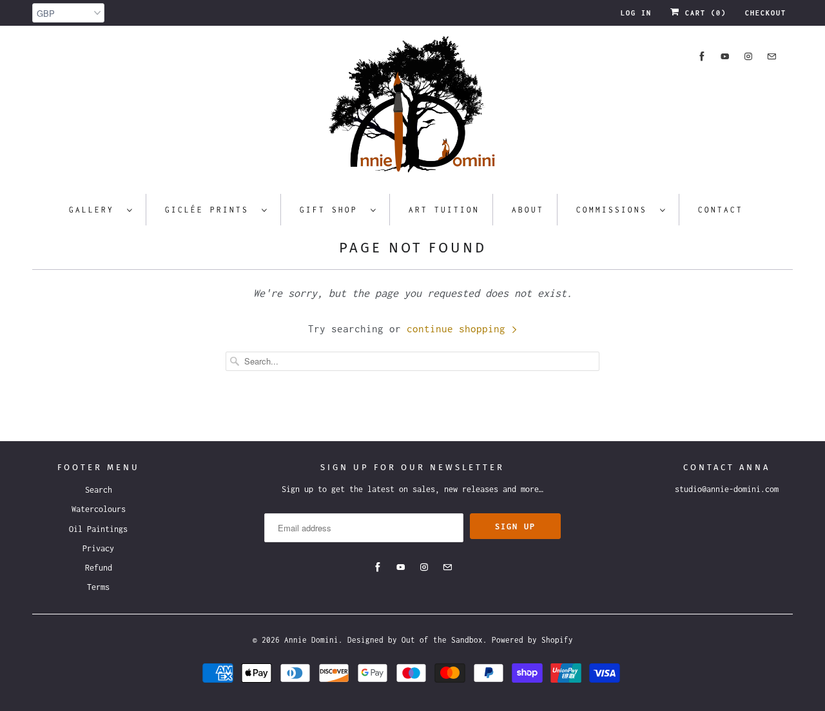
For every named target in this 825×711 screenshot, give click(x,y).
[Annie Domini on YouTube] (725, 56)
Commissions (615, 209)
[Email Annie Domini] (771, 56)
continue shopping (459, 328)
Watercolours (99, 509)
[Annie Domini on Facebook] (702, 56)
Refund (98, 568)
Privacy (98, 548)
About (528, 209)
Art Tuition (444, 209)
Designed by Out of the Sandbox (415, 640)
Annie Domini (311, 640)
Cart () (703, 13)
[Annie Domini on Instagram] (748, 56)
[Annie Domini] (412, 108)
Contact (720, 209)
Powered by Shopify (532, 640)
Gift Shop (332, 209)
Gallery (95, 209)
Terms (98, 587)
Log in (636, 13)
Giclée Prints (210, 209)
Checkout (765, 13)
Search (98, 490)
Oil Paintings (98, 529)
